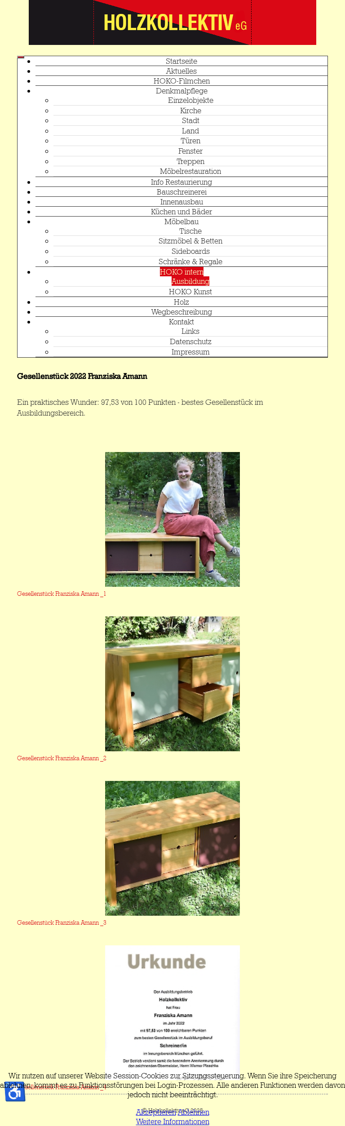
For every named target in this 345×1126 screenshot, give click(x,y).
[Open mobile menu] (20, 57)
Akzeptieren (156, 1112)
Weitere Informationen (172, 1121)
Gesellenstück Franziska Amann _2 (61, 758)
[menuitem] (181, 61)
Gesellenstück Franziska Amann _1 (61, 593)
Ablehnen (193, 1112)
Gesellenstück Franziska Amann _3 (61, 922)
